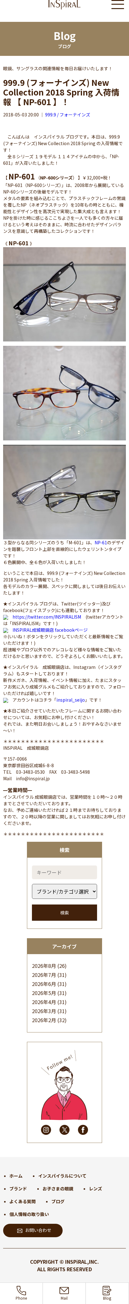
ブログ (57, 1201)
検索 (64, 912)
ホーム (16, 1176)
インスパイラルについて (62, 1176)
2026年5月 (44, 993)
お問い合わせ (38, 1230)
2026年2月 (44, 1020)
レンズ (95, 1188)
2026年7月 (44, 974)
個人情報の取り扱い (29, 1214)
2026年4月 (44, 1002)
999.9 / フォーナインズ (67, 114)
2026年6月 (44, 984)
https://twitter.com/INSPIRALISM (47, 617)
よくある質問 (22, 1201)
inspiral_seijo (70, 700)
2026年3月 (44, 1011)
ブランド (18, 1188)
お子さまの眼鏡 (58, 1188)
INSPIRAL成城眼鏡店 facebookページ (50, 630)
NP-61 (101, 542)
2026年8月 (44, 965)
